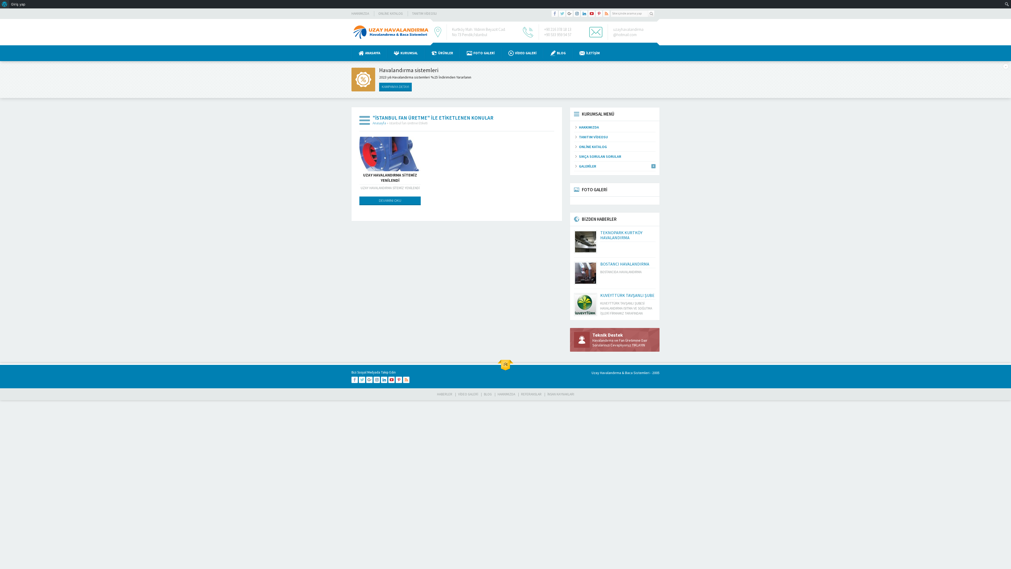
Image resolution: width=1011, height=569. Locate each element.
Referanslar (531, 394)
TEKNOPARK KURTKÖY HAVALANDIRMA (621, 235)
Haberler (444, 394)
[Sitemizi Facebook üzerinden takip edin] (555, 14)
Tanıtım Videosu (424, 13)
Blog (561, 53)
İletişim (593, 53)
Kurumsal (409, 53)
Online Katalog (390, 13)
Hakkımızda (360, 13)
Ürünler (445, 53)
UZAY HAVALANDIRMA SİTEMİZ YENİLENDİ (390, 178)
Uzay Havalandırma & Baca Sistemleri (621, 372)
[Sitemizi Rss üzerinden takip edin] (606, 14)
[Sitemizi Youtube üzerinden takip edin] (591, 14)
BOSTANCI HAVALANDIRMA (624, 264)
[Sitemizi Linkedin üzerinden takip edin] (584, 14)
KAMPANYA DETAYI (395, 86)
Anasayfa (372, 53)
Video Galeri (526, 53)
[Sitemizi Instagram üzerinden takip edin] (577, 14)
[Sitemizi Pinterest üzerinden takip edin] (599, 14)
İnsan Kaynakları (560, 394)
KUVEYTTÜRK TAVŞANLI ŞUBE (627, 295)
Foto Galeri (484, 53)
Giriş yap (18, 4)
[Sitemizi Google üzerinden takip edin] (569, 14)
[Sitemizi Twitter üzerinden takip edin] (562, 14)
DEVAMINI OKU (390, 200)
